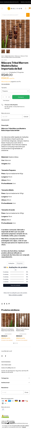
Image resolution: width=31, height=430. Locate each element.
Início (2, 56)
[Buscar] (28, 15)
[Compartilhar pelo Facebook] (4, 304)
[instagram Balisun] (2, 356)
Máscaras (17, 56)
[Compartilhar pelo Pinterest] (9, 304)
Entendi (24, 427)
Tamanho (4, 87)
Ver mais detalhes (5, 84)
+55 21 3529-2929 (6, 365)
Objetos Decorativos (9, 56)
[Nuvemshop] (8, 421)
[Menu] (2, 8)
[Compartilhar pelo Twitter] (7, 304)
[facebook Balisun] (5, 356)
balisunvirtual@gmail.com (8, 368)
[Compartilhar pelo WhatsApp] (2, 304)
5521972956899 (6, 362)
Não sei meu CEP (5, 119)
